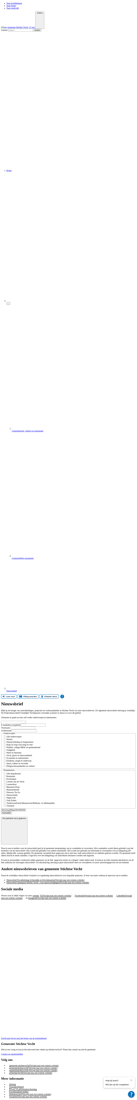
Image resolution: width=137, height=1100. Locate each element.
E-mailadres (11, 725)
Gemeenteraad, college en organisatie (27, 431)
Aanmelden (6, 813)
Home (9, 170)
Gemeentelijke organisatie (23, 558)
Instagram (47, 898)
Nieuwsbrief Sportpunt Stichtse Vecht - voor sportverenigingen (47, 882)
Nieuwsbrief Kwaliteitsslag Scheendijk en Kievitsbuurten (45, 880)
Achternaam (6, 730)
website (36, 895)
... (8, 303)
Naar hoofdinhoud (14, 3)
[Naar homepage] (18, 27)
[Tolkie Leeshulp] (131, 1094)
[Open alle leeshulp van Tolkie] (62, 696)
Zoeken (4, 30)
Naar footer (11, 6)
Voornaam (5, 728)
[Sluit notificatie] (131, 1080)
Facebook (94, 895)
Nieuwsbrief (11, 691)
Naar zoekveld (12, 8)
